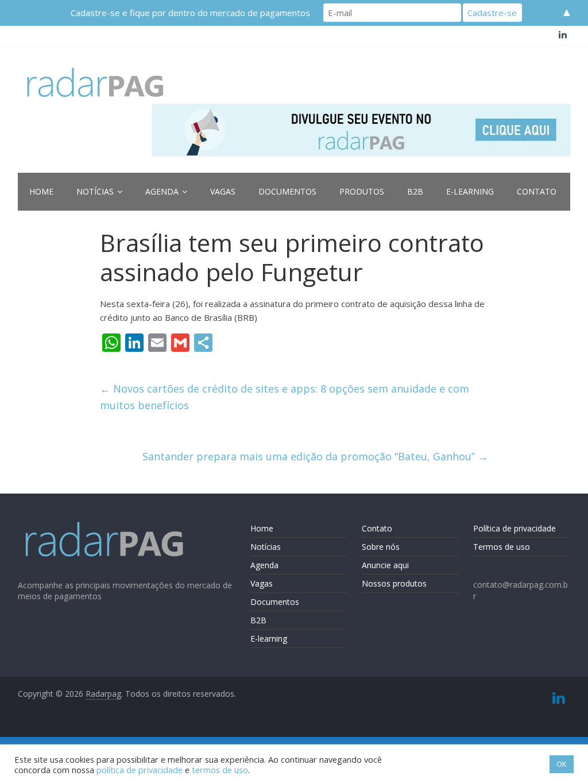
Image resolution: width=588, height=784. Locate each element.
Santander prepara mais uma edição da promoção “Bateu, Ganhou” (315, 456)
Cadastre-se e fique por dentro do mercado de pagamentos (190, 12)
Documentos (287, 191)
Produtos (361, 191)
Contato (536, 191)
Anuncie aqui (385, 565)
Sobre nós (381, 546)
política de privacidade (139, 769)
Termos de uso (501, 546)
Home (41, 191)
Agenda (162, 191)
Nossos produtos (394, 583)
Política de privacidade (514, 528)
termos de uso (220, 769)
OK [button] (561, 764)
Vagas (222, 191)
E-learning (470, 191)
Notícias (95, 191)
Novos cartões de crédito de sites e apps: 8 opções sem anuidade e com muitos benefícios (284, 397)
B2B (415, 191)
